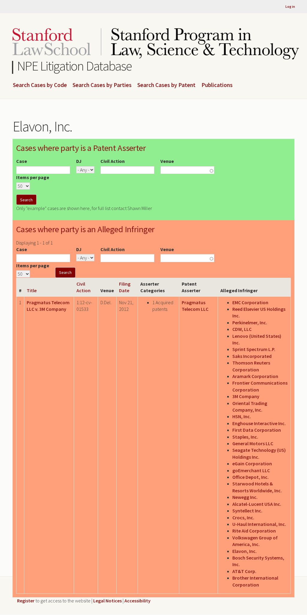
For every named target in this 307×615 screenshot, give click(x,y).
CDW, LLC (242, 329)
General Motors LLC (252, 443)
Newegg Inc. (245, 497)
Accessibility (137, 601)
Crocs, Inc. (243, 517)
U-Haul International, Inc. (259, 524)
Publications (217, 85)
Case (21, 161)
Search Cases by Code (40, 85)
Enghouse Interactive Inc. (259, 423)
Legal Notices (107, 601)
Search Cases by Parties (102, 85)
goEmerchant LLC (251, 470)
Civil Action (112, 161)
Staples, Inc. (245, 437)
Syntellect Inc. (247, 511)
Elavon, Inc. (244, 551)
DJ (79, 161)
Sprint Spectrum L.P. (253, 349)
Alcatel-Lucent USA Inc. (256, 504)
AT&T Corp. (244, 571)
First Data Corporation (256, 430)
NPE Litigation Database (74, 66)
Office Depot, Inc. (250, 477)
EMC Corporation (250, 302)
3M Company (245, 396)
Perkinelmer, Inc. (249, 323)
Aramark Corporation (255, 376)
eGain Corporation (252, 463)
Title (32, 290)
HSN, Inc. (241, 416)
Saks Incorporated (252, 356)
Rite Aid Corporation (254, 531)
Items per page (32, 177)
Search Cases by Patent (166, 85)
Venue (167, 161)
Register (25, 601)
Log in (290, 6)
